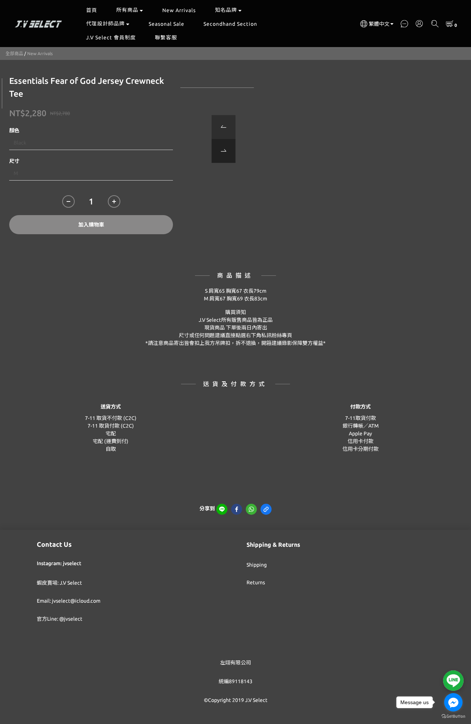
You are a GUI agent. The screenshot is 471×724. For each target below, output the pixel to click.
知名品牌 (226, 10)
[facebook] (236, 509)
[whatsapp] (251, 509)
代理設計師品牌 (105, 23)
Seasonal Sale (166, 24)
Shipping (257, 565)
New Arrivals (179, 10)
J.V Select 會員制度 (111, 37)
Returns (256, 582)
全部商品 (14, 53)
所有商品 (127, 10)
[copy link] (266, 509)
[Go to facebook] (453, 702)
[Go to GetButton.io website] (453, 716)
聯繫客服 (166, 37)
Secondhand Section (230, 24)
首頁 (91, 10)
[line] (221, 509)
